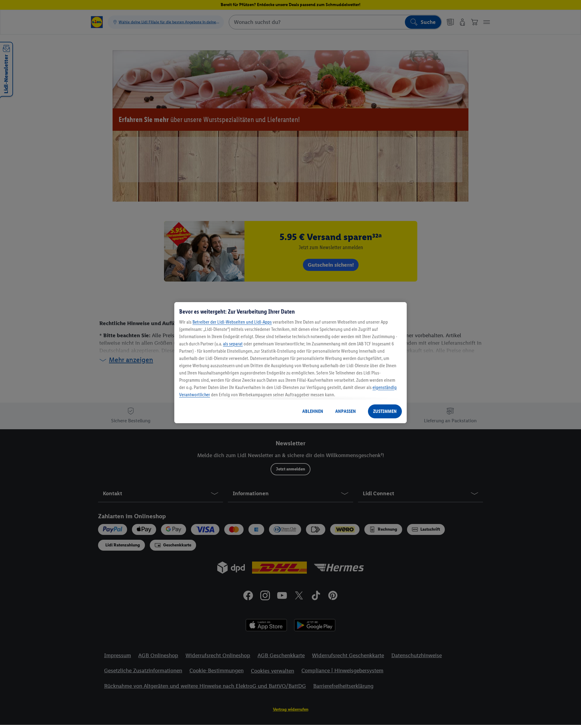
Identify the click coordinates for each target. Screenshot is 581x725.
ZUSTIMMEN (385, 411)
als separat (233, 344)
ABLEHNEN (312, 411)
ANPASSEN (345, 411)
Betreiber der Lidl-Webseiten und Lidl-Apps (232, 322)
